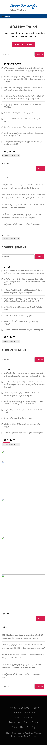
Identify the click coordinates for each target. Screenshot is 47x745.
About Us (24, 707)
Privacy (12, 707)
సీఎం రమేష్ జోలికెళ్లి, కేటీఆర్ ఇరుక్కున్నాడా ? (18, 113)
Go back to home (23, 44)
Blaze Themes (29, 736)
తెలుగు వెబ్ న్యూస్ (23, 5)
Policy (35, 707)
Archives (6, 235)
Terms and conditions (23, 712)
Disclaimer (14, 722)
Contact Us (17, 727)
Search (5, 163)
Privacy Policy (30, 722)
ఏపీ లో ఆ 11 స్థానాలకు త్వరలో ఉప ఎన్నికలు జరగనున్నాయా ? (24, 127)
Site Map (31, 727)
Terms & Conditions (23, 717)
